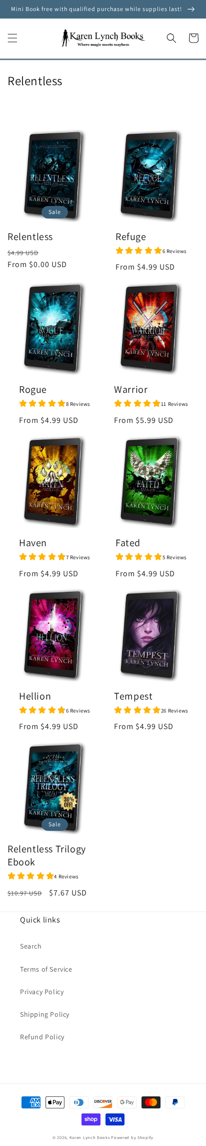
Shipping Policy (45, 1014)
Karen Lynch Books (90, 1137)
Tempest (133, 696)
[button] (13, 38)
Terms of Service (46, 969)
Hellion (35, 696)
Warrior (131, 389)
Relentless (30, 236)
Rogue (33, 389)
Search (31, 946)
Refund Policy (42, 1036)
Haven (33, 542)
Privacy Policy (42, 991)
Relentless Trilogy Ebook (47, 855)
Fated (128, 542)
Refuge (131, 236)
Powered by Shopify (132, 1137)
